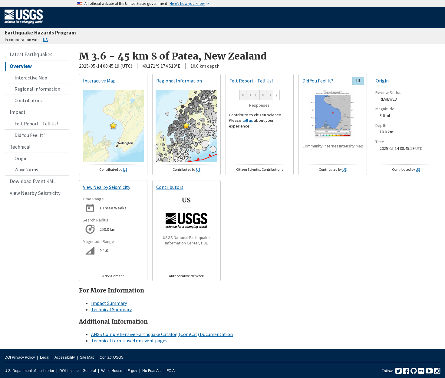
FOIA (170, 371)
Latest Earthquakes (31, 54)
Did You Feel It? (30, 135)
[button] (113, 125)
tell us (247, 120)
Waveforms (26, 169)
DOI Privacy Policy (20, 357)
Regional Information (37, 89)
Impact (17, 112)
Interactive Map (31, 78)
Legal (44, 357)
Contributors (28, 100)
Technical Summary (111, 309)
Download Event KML (33, 181)
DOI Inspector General (77, 371)
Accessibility (64, 357)
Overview (21, 66)
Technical (20, 147)
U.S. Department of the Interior (29, 371)
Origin (21, 158)
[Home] (24, 25)
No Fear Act (151, 371)
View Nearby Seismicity (35, 193)
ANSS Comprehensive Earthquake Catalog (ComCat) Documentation (162, 334)
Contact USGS (112, 357)
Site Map (87, 357)
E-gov (132, 371)
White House (111, 371)
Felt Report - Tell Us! (36, 124)
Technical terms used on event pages (129, 341)
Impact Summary (109, 303)
